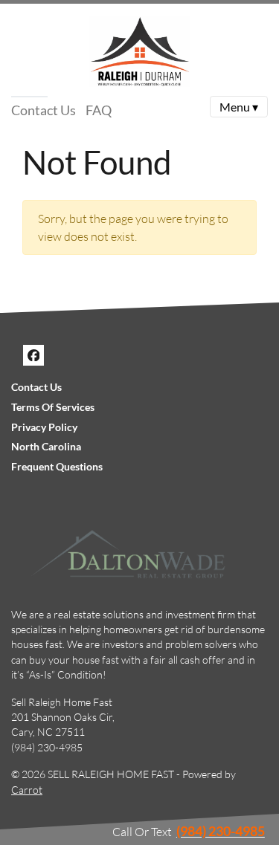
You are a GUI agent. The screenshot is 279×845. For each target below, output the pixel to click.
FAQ (99, 110)
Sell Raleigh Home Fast (61, 702)
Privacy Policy (44, 427)
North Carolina (46, 447)
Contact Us (43, 110)
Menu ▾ (238, 107)
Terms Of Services (52, 407)
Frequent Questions (57, 467)
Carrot (26, 789)
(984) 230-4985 (47, 747)
